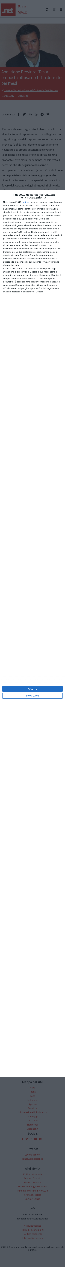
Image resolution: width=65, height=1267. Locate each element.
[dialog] (32, 633)
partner (25, 202)
